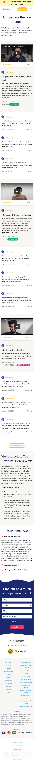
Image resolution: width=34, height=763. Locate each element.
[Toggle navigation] (30, 9)
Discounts (8, 689)
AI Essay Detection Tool (25, 706)
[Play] (17, 53)
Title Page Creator (25, 679)
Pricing (9, 668)
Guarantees (8, 683)
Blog (8, 692)
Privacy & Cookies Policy (17, 746)
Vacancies (8, 686)
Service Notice (17, 749)
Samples (8, 674)
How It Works (8, 662)
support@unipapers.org (18, 645)
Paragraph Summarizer (25, 682)
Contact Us (8, 680)
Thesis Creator (25, 662)
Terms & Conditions (17, 742)
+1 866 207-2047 (18, 641)
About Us (8, 665)
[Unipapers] (6, 9)
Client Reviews (8, 671)
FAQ (8, 677)
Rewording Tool (25, 676)
